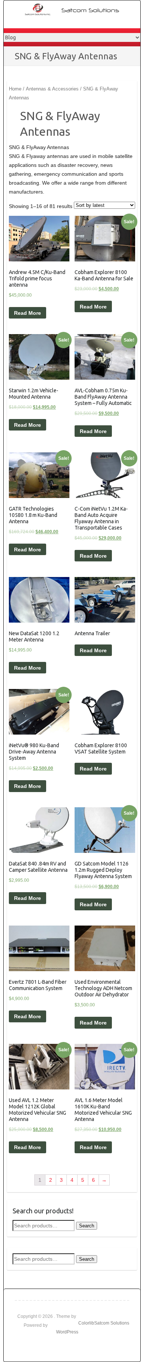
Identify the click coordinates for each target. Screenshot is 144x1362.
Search (86, 1226)
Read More (27, 313)
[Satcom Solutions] (76, 9)
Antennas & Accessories (52, 89)
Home (15, 89)
